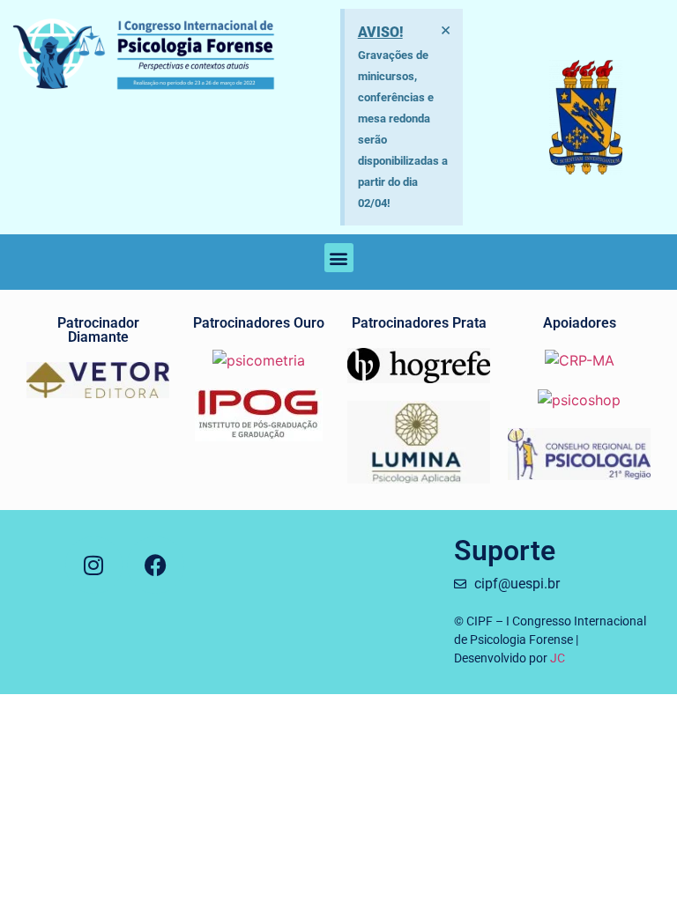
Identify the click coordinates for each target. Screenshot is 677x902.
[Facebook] (155, 565)
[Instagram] (94, 565)
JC (557, 658)
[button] (338, 257)
